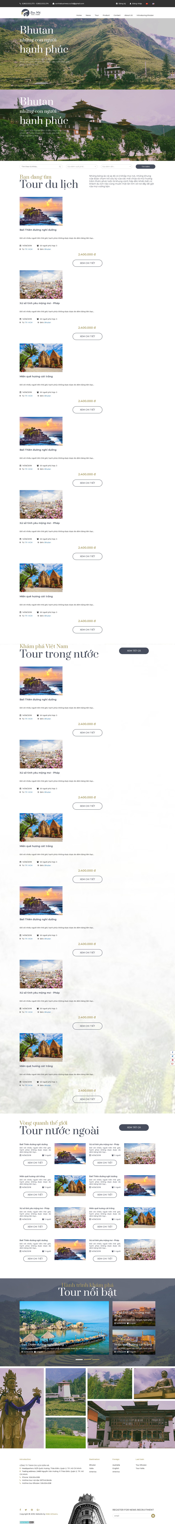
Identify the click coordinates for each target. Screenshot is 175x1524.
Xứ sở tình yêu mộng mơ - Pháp (40, 303)
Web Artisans (52, 1514)
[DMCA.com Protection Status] (27, 1522)
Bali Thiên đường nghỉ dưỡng (38, 229)
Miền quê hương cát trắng (36, 376)
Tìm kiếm (146, 167)
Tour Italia (140, 1468)
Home (79, 15)
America (92, 1472)
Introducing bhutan (145, 15)
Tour (97, 15)
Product (106, 15)
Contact (117, 15)
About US (129, 15)
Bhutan (92, 1465)
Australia (116, 1465)
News (88, 15)
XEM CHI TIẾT (87, 263)
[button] (81, 166)
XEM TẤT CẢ (134, 650)
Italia (91, 1468)
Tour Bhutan (141, 1465)
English (115, 1468)
